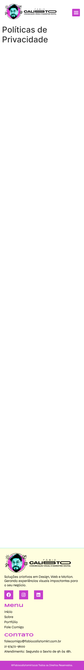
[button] (76, 13)
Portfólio (11, 622)
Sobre (8, 617)
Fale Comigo (14, 627)
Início (8, 611)
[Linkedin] (38, 594)
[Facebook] (8, 594)
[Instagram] (23, 594)
